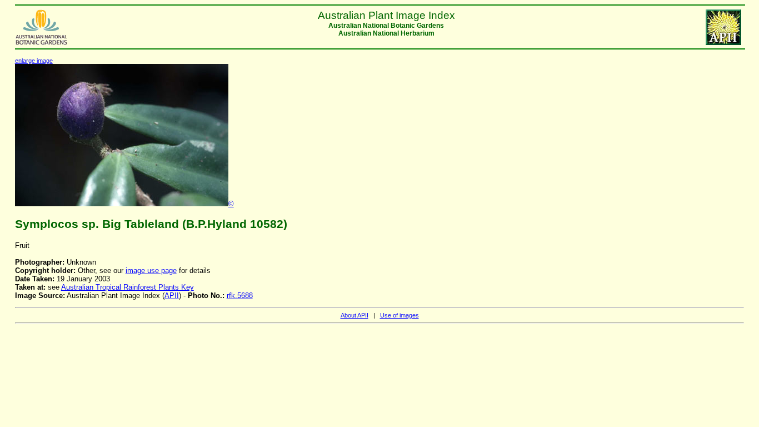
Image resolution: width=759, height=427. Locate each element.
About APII (354, 315)
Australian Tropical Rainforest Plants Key (127, 287)
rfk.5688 (240, 295)
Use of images (399, 315)
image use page (151, 270)
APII (171, 295)
